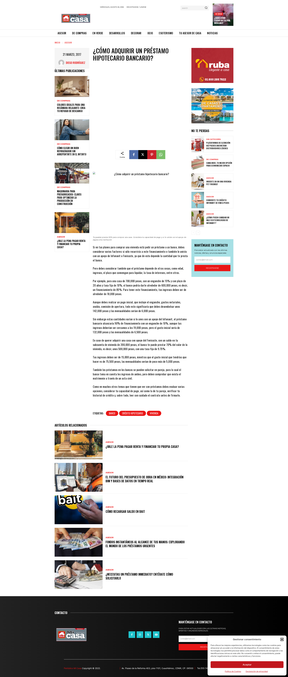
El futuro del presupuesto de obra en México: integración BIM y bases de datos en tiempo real (144, 479)
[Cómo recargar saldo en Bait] (79, 509)
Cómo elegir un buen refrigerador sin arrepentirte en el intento (71, 151)
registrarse (206, 647)
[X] (142, 154)
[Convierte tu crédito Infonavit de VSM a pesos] (197, 200)
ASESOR (68, 42)
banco (112, 413)
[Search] (206, 8)
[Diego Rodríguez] (62, 63)
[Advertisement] (154, 18)
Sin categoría (213, 139)
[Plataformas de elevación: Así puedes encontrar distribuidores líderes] (197, 144)
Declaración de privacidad (257, 671)
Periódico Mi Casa (72, 668)
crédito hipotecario (132, 413)
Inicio (57, 42)
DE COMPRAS (63, 101)
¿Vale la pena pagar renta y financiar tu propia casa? (71, 244)
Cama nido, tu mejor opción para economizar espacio (219, 164)
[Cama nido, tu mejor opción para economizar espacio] (197, 163)
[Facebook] (133, 154)
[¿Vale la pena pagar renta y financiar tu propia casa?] (72, 222)
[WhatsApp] (160, 154)
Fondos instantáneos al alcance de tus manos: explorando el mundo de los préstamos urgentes (145, 544)
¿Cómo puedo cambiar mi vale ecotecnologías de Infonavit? (217, 220)
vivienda (154, 413)
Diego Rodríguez (75, 63)
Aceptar (247, 664)
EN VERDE (218, 14)
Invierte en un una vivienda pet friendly (218, 183)
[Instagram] (140, 634)
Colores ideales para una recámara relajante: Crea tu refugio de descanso (71, 108)
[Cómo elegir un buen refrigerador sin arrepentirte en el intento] (72, 129)
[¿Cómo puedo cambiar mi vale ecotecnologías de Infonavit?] (197, 218)
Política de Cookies (233, 671)
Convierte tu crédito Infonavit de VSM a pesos (217, 201)
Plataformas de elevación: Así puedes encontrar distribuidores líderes (218, 145)
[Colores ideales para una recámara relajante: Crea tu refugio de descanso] (72, 86)
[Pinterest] (151, 154)
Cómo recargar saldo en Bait (125, 511)
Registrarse (212, 268)
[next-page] (198, 233)
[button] (282, 639)
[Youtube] (156, 634)
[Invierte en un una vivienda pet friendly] (197, 181)
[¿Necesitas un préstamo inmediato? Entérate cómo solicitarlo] (79, 574)
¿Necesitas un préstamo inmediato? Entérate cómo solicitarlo (139, 576)
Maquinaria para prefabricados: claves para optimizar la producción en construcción (69, 197)
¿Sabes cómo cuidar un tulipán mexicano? (222, 20)
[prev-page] (193, 233)
